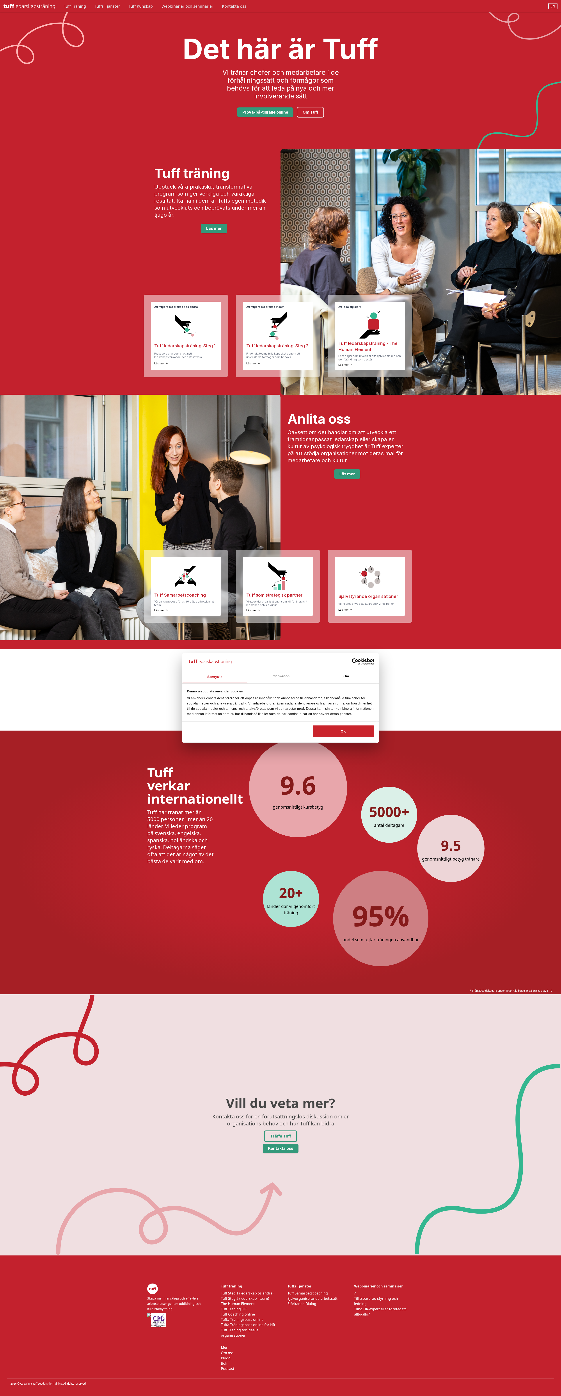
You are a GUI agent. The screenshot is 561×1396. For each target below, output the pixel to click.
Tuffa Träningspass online (242, 1319)
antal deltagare (389, 825)
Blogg (226, 1358)
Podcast (227, 1368)
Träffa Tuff (280, 1136)
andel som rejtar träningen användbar (381, 939)
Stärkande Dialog (302, 1303)
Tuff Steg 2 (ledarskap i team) (245, 1298)
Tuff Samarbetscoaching (308, 1293)
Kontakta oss (280, 1148)
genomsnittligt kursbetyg (298, 807)
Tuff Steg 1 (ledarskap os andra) (247, 1293)
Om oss (227, 1352)
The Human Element (238, 1303)
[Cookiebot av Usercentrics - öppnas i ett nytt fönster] (355, 661)
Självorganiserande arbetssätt (312, 1298)
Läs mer (214, 228)
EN (552, 6)
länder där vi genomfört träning (291, 909)
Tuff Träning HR (234, 1309)
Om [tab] (346, 676)
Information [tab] (280, 676)
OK (343, 731)
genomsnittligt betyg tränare (451, 859)
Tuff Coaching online (238, 1314)
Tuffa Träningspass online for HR (248, 1324)
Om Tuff (310, 112)
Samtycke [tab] (214, 677)
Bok (224, 1363)
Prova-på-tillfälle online (265, 112)
